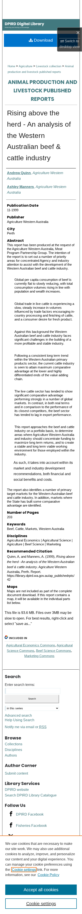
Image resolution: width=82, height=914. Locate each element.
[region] (41, 875)
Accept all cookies (41, 889)
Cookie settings (24, 869)
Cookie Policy (48, 875)
